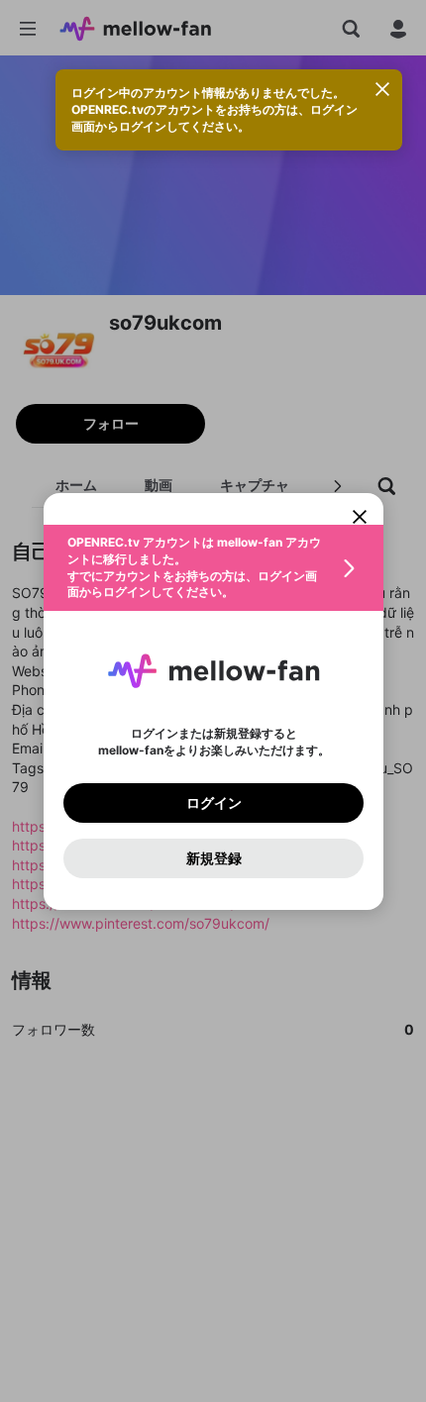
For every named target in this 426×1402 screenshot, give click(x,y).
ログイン (213, 802)
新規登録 (213, 857)
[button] (213, 568)
